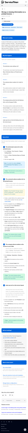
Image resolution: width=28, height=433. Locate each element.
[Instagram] (4, 421)
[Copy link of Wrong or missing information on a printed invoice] (13, 14)
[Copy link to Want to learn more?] (15, 362)
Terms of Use (3, 428)
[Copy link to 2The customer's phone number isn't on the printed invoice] (15, 181)
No (12, 395)
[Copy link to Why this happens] (14, 56)
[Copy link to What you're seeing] (14, 38)
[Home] (10, 2)
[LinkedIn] (11, 421)
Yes (5, 395)
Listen (4, 18)
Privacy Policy (4, 424)
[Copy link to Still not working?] (14, 330)
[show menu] (26, 2)
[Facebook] (1, 421)
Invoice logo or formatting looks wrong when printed (13, 407)
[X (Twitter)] (6, 421)
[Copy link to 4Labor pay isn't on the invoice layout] (5, 287)
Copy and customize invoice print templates (11, 412)
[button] (7, 400)
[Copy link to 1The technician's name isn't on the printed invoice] (13, 149)
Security (2, 426)
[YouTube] (9, 421)
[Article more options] (5, 9)
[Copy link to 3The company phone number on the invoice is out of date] (16, 246)
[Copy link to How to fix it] (11, 137)
